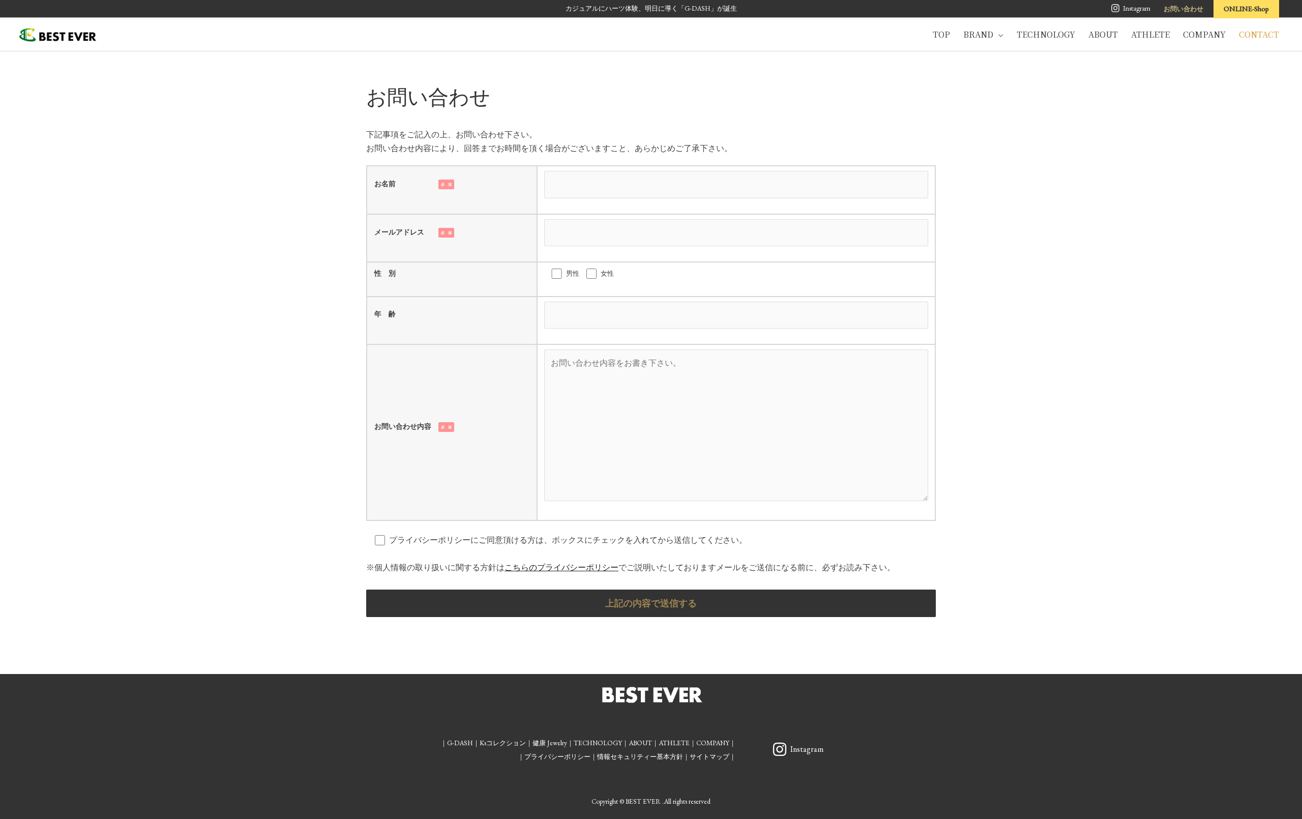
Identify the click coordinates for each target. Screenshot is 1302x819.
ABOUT (640, 743)
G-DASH (460, 743)
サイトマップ (709, 756)
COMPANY (712, 743)
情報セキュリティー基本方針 (640, 756)
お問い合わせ (1183, 9)
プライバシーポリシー (557, 756)
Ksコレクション (503, 743)
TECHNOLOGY (598, 743)
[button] (998, 34)
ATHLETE (674, 743)
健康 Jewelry (549, 743)
